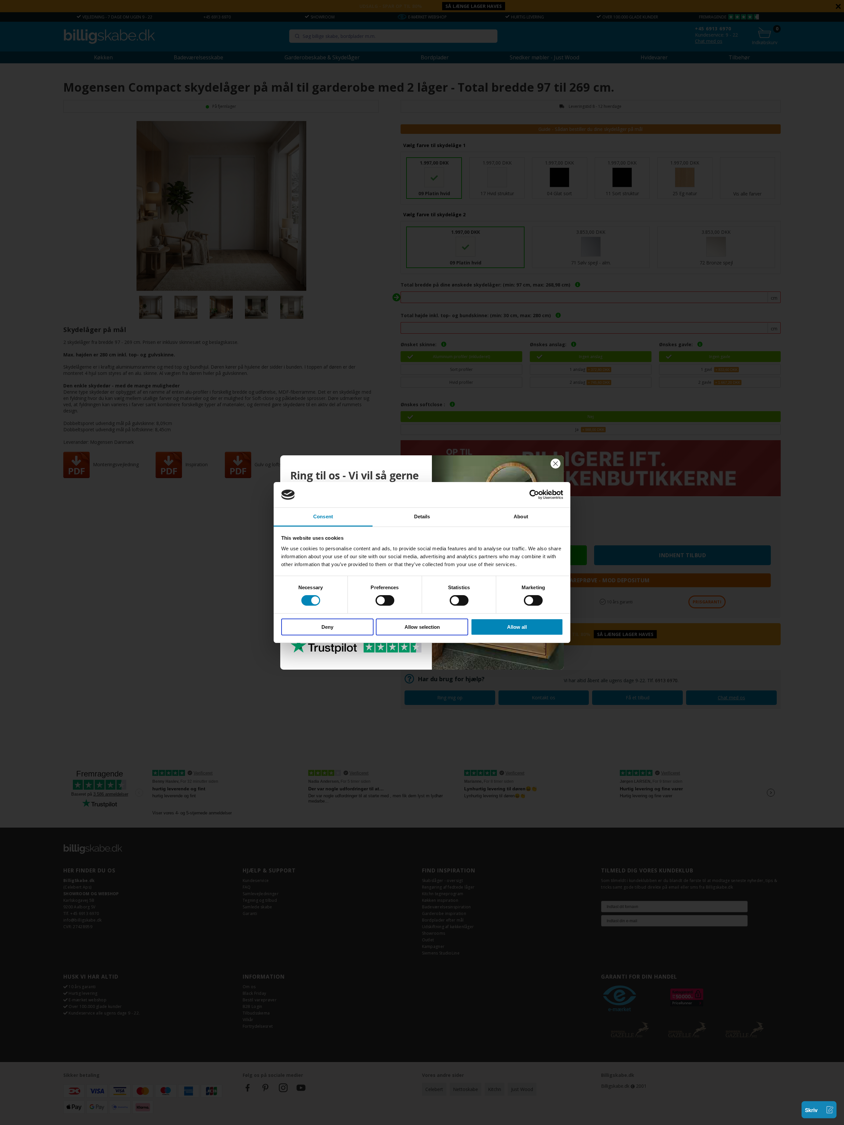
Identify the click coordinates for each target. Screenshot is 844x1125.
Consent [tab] (323, 516)
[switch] (385, 600)
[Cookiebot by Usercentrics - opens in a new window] (534, 495)
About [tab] (521, 516)
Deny (327, 627)
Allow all (517, 627)
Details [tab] (422, 516)
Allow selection (422, 627)
